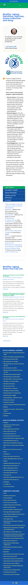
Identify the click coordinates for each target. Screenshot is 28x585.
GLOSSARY (8, 200)
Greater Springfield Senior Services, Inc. (13, 458)
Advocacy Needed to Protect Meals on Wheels (13, 275)
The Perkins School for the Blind (11, 574)
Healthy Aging (21, 319)
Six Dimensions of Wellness (14, 246)
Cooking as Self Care (11, 220)
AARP (5, 493)
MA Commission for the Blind (11, 361)
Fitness (16, 319)
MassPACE (6, 551)
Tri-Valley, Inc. (7, 484)
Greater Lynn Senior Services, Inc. (12, 456)
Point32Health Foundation (10, 572)
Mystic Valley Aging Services (11, 468)
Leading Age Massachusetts (11, 516)
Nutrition (12, 279)
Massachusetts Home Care (10, 540)
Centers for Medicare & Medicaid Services (14, 356)
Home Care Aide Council (9, 507)
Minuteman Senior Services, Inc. (11, 465)
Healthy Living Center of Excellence (12, 505)
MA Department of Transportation (12, 393)
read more (5, 289)
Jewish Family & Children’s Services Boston (14, 514)
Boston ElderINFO (8, 498)
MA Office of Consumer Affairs (11, 381)
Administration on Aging (10, 395)
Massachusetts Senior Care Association (13, 558)
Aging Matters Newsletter (14, 297)
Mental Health (21, 297)
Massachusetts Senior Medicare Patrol (13, 561)
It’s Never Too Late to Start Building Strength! (14, 317)
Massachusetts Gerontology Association (14, 538)
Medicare (6, 415)
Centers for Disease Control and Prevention (14, 404)
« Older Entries (6, 341)
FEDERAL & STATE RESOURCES (10, 196)
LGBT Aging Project (8, 518)
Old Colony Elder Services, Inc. (11, 470)
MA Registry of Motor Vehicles (11, 390)
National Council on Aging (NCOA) (12, 569)
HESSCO (5, 461)
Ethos (5, 451)
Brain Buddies (9, 215)
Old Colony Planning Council (10, 472)
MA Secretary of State (9, 386)
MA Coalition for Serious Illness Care (12, 531)
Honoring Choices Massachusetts (12, 511)
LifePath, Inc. (7, 454)
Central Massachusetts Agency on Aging (14, 438)
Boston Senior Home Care (10, 431)
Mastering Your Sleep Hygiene (14, 245)
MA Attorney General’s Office (11, 359)
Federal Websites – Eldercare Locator (13, 397)
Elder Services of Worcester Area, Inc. (13, 449)
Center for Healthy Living (11, 252)
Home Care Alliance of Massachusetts (13, 509)
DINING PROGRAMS (11, 193)
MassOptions (7, 549)
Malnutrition (5, 279)
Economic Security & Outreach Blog (15, 277)
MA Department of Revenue (10, 388)
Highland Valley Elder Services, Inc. (12, 463)
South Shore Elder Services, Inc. (11, 479)
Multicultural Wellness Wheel (12, 248)
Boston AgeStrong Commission (11, 429)
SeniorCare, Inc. (7, 475)
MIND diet (8, 209)
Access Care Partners (9, 486)
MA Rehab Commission (9, 383)
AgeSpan (6, 422)
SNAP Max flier (10, 218)
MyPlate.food (9, 222)
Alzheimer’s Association (9, 495)
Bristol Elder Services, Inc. (10, 433)
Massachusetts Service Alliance (11, 563)
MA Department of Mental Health (12, 374)
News (9, 279)
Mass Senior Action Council (10, 556)
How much (9, 236)
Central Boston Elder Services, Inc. (12, 436)
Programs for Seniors (9, 402)
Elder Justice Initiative (9, 400)
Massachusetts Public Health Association (14, 554)
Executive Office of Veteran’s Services (13, 379)
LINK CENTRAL (9, 187)
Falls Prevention (12, 319)
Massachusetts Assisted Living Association (14, 525)
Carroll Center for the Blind (10, 502)
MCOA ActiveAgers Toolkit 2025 (14, 204)
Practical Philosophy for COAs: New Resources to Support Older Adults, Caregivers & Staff (14, 294)
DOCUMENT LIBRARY (11, 190)
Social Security (7, 413)
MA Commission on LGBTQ (10, 368)
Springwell (6, 482)
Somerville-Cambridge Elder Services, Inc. (14, 477)
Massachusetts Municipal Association (13, 547)
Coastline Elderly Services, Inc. (11, 440)
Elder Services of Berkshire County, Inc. (13, 443)
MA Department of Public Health (12, 376)
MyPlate (6, 407)
